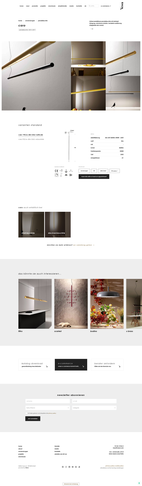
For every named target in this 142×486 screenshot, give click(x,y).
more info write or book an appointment (94, 176)
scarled (57, 331)
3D (94, 170)
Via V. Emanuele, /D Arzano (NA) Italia (116, 453)
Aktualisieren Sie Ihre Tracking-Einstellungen (112, 468)
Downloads (51, 6)
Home (20, 446)
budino (93, 331)
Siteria (27, 467)
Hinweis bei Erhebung (71, 484)
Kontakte (79, 6)
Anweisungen (84, 170)
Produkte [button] (35, 6)
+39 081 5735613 (119, 446)
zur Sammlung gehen (82, 245)
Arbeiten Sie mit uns (61, 454)
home (21, 6)
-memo (114, 171)
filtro (20, 331)
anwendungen (30, 20)
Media (71, 6)
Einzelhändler (62, 6)
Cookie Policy (119, 466)
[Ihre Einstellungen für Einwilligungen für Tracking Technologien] (139, 483)
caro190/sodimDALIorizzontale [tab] (31, 139)
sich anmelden (33, 418)
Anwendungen (23, 451)
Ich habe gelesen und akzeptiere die (42, 413)
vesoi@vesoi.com (118, 448)
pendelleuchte (42, 20)
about (20, 449)
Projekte (43, 6)
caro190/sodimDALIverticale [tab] (30, 135)
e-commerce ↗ (106, 6)
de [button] (85, 6)
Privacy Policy (52, 413)
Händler (57, 446)
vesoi (27, 6)
